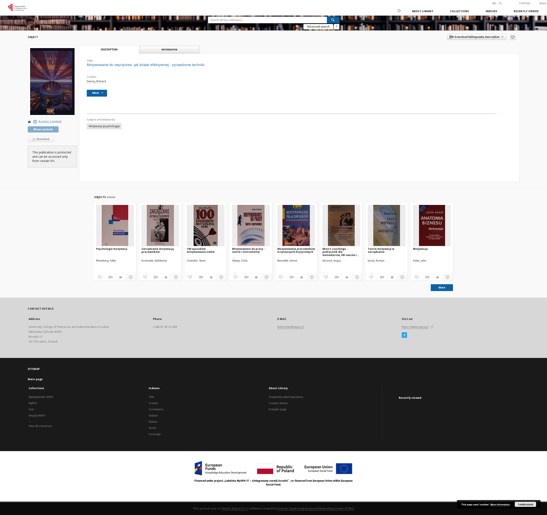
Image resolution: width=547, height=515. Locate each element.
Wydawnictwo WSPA (41, 397)
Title (151, 397)
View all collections (40, 426)
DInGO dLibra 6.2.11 (235, 508)
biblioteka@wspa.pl (290, 327)
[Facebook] (404, 335)
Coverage (155, 434)
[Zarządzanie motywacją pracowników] (160, 225)
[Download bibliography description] (110, 277)
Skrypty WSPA (37, 415)
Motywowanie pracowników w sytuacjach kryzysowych (296, 250)
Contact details (278, 403)
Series (152, 428)
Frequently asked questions (286, 397)
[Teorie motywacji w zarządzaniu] (386, 225)
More (441, 287)
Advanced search (318, 26)
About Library (422, 11)
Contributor (156, 409)
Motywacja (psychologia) (104, 126)
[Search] (333, 19)
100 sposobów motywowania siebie (201, 250)
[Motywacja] (432, 225)
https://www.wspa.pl (415, 327)
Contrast (524, 3)
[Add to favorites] (513, 37)
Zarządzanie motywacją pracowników (157, 250)
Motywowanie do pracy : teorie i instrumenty (248, 250)
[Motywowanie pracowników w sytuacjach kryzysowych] (296, 225)
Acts (31, 409)
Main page (35, 379)
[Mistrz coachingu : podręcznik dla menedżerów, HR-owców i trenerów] (341, 225)
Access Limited (49, 121)
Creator (153, 403)
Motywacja (420, 249)
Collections (459, 11)
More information (500, 504)
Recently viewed (526, 11)
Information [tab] (169, 49)
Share (542, 3)
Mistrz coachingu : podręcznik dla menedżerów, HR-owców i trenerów (339, 252)
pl (500, 3)
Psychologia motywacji (111, 249)
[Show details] (130, 277)
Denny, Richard (96, 81)
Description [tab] (109, 49)
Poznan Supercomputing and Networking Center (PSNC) (316, 508)
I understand (525, 504)
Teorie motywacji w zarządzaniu (381, 250)
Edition (153, 422)
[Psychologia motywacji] (115, 225)
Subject (153, 415)
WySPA (33, 403)
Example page (277, 409)
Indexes (491, 11)
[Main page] (399, 11)
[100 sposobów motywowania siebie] (205, 225)
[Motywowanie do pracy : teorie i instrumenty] (251, 225)
